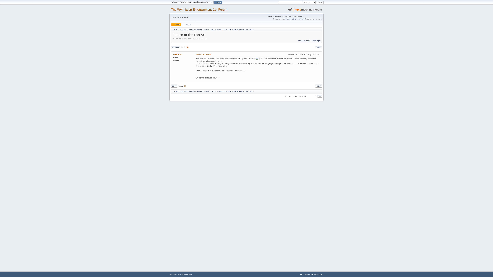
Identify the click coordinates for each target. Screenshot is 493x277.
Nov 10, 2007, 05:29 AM (203, 54)
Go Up (174, 86)
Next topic (316, 40)
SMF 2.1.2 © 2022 (175, 274)
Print (318, 47)
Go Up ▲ (320, 274)
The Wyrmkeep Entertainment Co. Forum (199, 9)
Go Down (175, 47)
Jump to (287, 96)
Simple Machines (187, 274)
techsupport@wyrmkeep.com (294, 19)
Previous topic (304, 40)
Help (301, 274)
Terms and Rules (310, 274)
